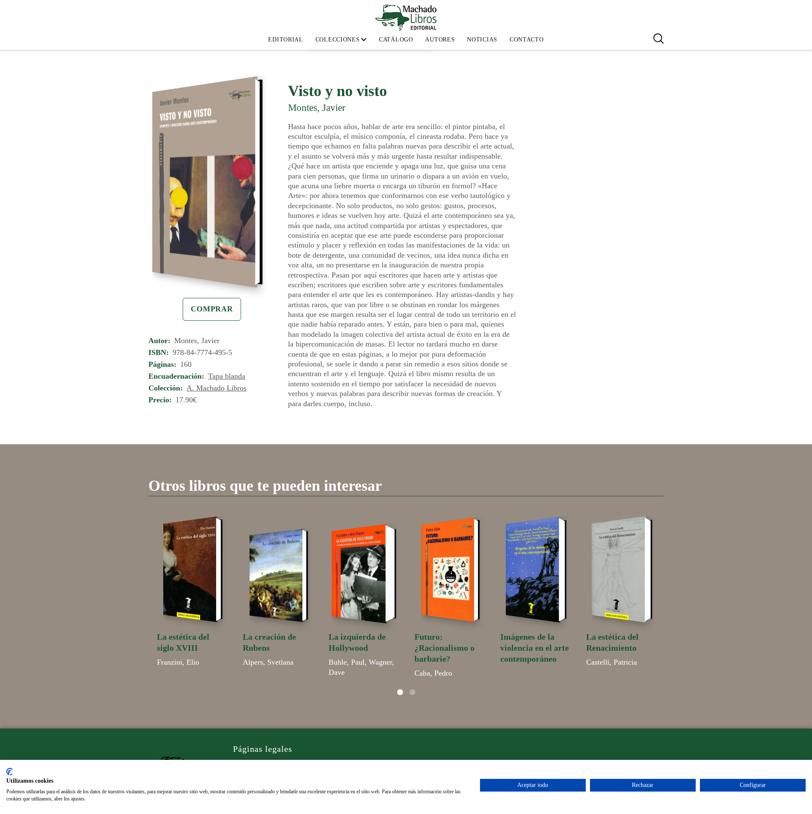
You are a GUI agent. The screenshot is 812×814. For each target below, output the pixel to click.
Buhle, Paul (347, 662)
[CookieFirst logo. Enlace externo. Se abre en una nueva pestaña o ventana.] (9, 772)
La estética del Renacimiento (612, 642)
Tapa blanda (226, 376)
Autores (440, 39)
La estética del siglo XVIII (183, 642)
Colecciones (337, 39)
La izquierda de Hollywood (357, 642)
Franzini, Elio (178, 662)
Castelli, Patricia (611, 662)
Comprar (212, 309)
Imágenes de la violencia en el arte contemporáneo (534, 647)
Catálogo (396, 39)
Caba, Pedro (433, 673)
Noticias (482, 39)
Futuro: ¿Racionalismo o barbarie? (444, 647)
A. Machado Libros (217, 388)
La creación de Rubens (269, 642)
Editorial (285, 39)
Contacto (527, 39)
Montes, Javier (317, 107)
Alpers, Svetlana (268, 662)
